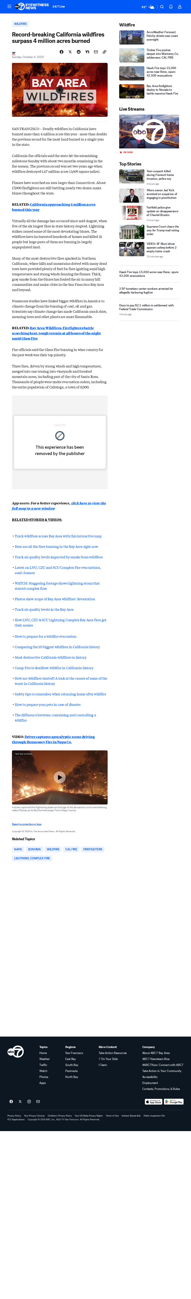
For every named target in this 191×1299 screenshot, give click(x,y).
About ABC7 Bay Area (156, 1053)
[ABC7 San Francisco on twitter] (20, 1101)
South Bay (71, 1065)
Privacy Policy (14, 1116)
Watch (43, 1071)
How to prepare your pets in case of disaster (48, 704)
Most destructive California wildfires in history (50, 657)
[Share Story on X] (70, 52)
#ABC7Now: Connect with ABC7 (163, 1065)
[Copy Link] (104, 52)
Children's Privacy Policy (60, 1116)
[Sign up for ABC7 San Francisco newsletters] (38, 1101)
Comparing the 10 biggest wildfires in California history (57, 646)
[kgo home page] (15, 1052)
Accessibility (150, 1077)
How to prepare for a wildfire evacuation (45, 636)
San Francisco (74, 1053)
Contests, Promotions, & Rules (161, 1088)
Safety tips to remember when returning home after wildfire (60, 693)
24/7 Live (58, 6)
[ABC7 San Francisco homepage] (32, 7)
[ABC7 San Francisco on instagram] (29, 1101)
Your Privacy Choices (34, 1116)
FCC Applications (16, 1119)
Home (43, 1053)
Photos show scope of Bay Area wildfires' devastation (55, 598)
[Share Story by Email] (96, 52)
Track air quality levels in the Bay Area (44, 609)
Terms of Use (112, 1116)
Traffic (43, 1065)
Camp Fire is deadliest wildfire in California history (54, 667)
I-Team (103, 1065)
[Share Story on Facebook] (61, 52)
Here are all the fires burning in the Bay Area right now (56, 546)
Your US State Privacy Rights (89, 1116)
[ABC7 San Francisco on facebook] (11, 1101)
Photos (43, 1077)
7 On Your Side (108, 1059)
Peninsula (71, 1071)
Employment (150, 1083)
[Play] (149, 131)
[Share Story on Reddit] (79, 52)
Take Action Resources (113, 1053)
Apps (42, 1083)
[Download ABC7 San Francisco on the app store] (154, 1102)
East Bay (70, 1059)
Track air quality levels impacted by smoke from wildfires (59, 556)
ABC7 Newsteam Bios (156, 1059)
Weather (44, 1059)
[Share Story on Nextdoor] (87, 52)
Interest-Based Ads (131, 1116)
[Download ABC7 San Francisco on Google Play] (174, 1102)
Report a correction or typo (26, 824)
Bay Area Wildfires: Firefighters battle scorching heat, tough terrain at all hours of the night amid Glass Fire (56, 333)
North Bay (71, 1077)
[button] (9, 6)
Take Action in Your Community (161, 1071)
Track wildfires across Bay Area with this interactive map (58, 535)
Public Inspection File (154, 1116)
